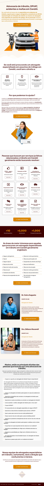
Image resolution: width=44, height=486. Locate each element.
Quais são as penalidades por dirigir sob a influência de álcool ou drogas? (20, 429)
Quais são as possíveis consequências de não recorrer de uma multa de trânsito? (22, 419)
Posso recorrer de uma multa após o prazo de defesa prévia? (20, 416)
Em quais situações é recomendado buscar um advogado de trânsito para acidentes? (21, 436)
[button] (22, 379)
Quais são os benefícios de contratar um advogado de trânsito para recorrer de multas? (21, 397)
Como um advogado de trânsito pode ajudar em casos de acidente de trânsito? (22, 393)
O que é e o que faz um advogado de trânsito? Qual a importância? (21, 379)
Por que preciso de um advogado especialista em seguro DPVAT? (21, 408)
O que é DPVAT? (9, 405)
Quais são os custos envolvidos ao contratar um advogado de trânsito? (22, 400)
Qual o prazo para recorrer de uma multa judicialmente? (19, 413)
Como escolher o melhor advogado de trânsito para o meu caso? (21, 402)
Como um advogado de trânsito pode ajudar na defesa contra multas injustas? (21, 423)
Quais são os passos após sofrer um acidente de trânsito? (19, 439)
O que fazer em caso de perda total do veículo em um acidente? (21, 425)
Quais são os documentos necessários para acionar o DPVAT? (20, 410)
